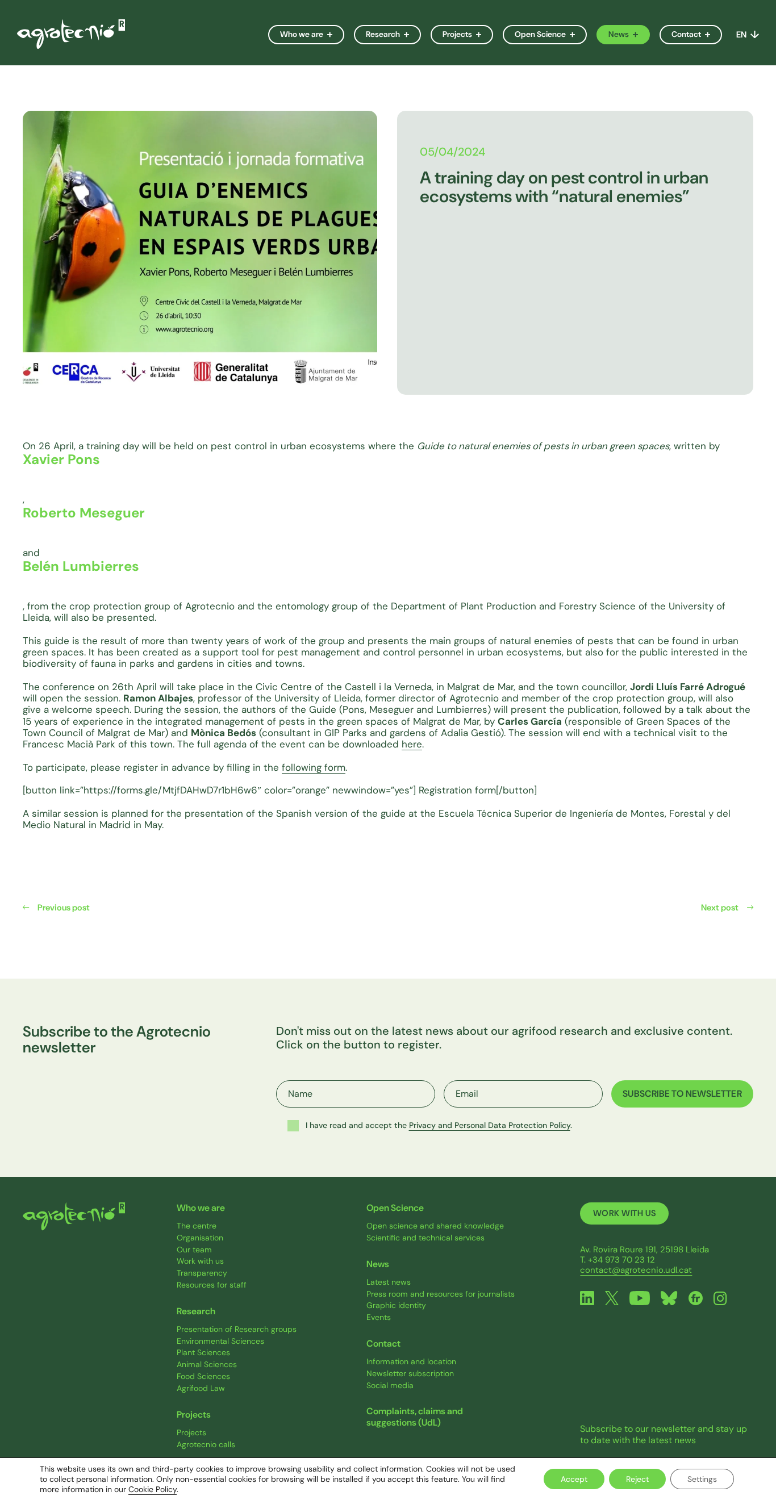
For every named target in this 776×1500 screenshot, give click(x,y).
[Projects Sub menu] (482, 34)
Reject (637, 1479)
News (618, 34)
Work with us (200, 1261)
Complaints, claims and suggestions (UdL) (414, 1416)
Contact (686, 34)
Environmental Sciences (220, 1341)
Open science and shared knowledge (435, 1226)
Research (383, 34)
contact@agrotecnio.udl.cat (636, 1270)
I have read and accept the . (439, 1125)
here (412, 744)
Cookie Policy (152, 1489)
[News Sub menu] (639, 34)
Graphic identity (396, 1305)
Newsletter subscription (410, 1373)
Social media (390, 1385)
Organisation (200, 1238)
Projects (457, 34)
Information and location (411, 1362)
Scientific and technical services (425, 1238)
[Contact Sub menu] (711, 34)
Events (378, 1317)
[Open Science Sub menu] (576, 34)
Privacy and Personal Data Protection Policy (489, 1125)
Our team (194, 1250)
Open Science (540, 34)
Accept (574, 1479)
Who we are (301, 34)
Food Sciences (203, 1376)
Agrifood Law (201, 1388)
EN (741, 34)
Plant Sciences (203, 1352)
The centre (196, 1226)
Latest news (388, 1282)
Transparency (202, 1273)
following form (313, 767)
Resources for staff (212, 1285)
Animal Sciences (207, 1364)
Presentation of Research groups (237, 1329)
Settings (702, 1479)
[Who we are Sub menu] (333, 34)
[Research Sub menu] (410, 34)
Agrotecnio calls (206, 1444)
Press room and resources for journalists (440, 1294)
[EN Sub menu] (752, 34)
